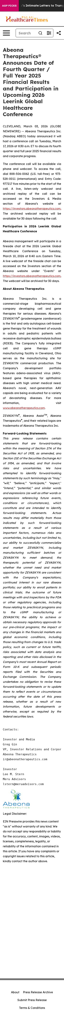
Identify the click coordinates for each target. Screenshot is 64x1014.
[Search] (40, 33)
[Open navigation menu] (6, 33)
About (15, 992)
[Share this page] (58, 33)
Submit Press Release (32, 1000)
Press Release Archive (38, 992)
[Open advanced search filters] (49, 33)
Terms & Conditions (32, 1008)
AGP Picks (9, 5)
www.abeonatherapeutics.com (24, 408)
